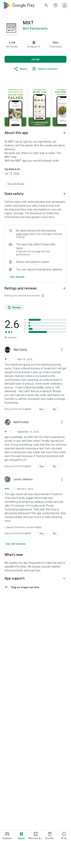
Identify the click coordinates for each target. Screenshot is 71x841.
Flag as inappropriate (22, 587)
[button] (39, 46)
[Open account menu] (64, 5)
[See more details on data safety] (17, 276)
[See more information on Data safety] (64, 193)
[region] (35, 44)
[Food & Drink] (16, 184)
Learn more (22, 234)
